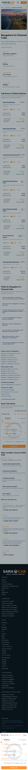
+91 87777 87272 (15, 735)
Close (24, 735)
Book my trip (14, 767)
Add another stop (6, 747)
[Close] (14, 385)
